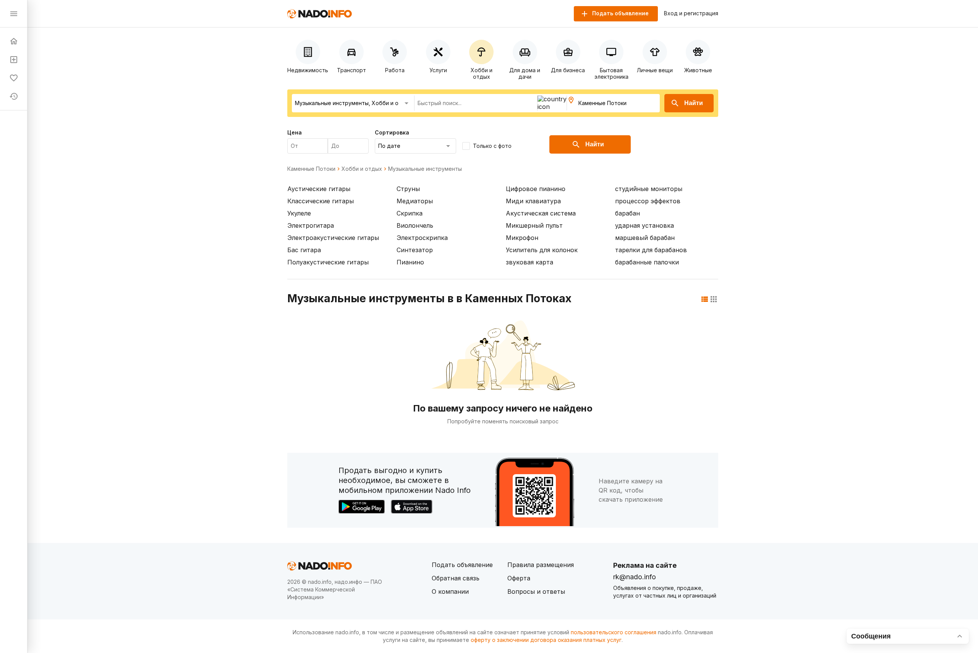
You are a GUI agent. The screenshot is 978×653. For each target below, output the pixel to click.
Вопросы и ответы (536, 591)
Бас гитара (304, 250)
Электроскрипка (422, 237)
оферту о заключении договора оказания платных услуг (546, 640)
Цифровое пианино (535, 189)
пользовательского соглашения (613, 632)
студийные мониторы (648, 189)
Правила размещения (540, 565)
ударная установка (644, 225)
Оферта (518, 578)
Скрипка (410, 213)
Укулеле (299, 213)
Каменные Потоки (311, 169)
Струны (408, 189)
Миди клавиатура (533, 201)
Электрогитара (310, 225)
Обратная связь (455, 578)
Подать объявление (462, 565)
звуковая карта (529, 262)
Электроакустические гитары (333, 237)
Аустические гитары (318, 189)
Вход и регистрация (691, 13)
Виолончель (415, 225)
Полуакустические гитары (328, 262)
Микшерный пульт (534, 225)
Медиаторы (415, 201)
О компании (450, 591)
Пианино (410, 262)
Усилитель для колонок (542, 250)
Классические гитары (320, 201)
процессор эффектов (647, 201)
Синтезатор (415, 250)
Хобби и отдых (362, 169)
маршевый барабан (645, 237)
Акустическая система (541, 213)
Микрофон (522, 237)
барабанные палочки (647, 262)
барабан (627, 213)
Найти (693, 103)
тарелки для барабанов (651, 250)
